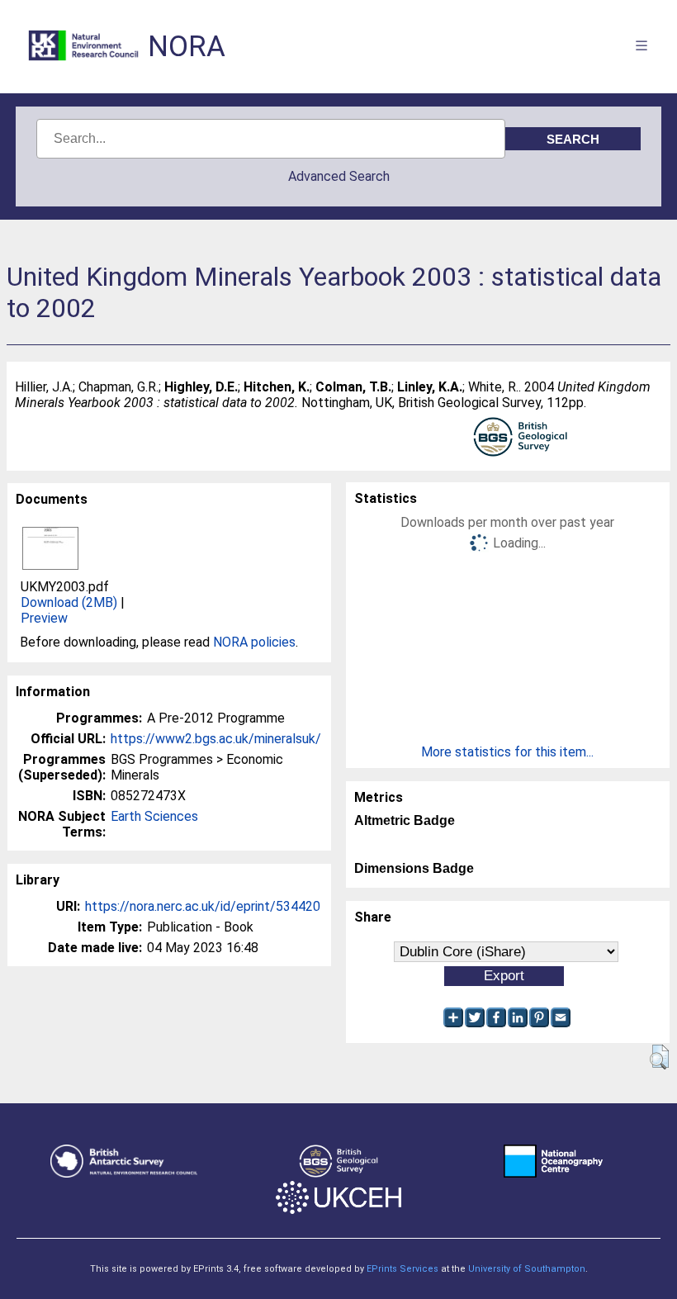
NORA (186, 47)
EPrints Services (402, 1268)
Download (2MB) (69, 602)
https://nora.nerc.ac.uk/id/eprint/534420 (202, 906)
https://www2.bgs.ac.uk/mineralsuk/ (216, 739)
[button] (659, 1057)
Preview (44, 618)
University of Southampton (526, 1268)
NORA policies (254, 642)
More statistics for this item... (507, 752)
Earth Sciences (154, 816)
